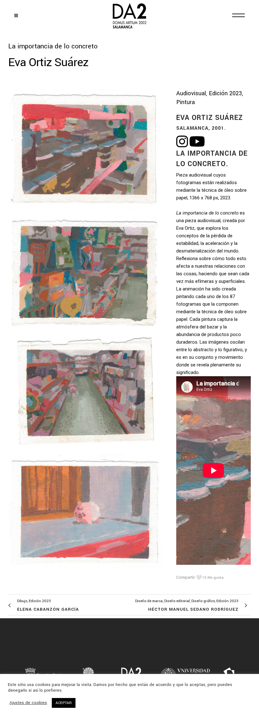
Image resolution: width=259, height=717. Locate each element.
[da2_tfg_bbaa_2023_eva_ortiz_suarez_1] (86, 515)
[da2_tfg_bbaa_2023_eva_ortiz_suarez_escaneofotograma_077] (86, 277)
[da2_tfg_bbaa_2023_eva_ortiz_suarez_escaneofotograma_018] (86, 396)
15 (213, 577)
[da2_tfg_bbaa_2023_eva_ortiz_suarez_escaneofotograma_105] (86, 153)
